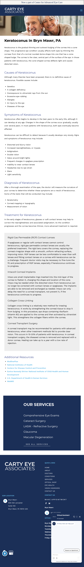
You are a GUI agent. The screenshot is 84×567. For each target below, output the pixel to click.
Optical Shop (50, 482)
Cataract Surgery (35, 420)
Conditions (50, 476)
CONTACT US (50, 491)
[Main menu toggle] (81, 10)
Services (48, 479)
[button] (37, 444)
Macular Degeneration (38, 437)
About (47, 470)
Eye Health (49, 485)
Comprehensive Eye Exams (41, 415)
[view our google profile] (49, 503)
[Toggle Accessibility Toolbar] (4, 553)
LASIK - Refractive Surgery (41, 426)
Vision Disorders (52, 488)
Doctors (48, 473)
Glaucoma (30, 431)
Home (47, 467)
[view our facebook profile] (46, 503)
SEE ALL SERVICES (37, 444)
